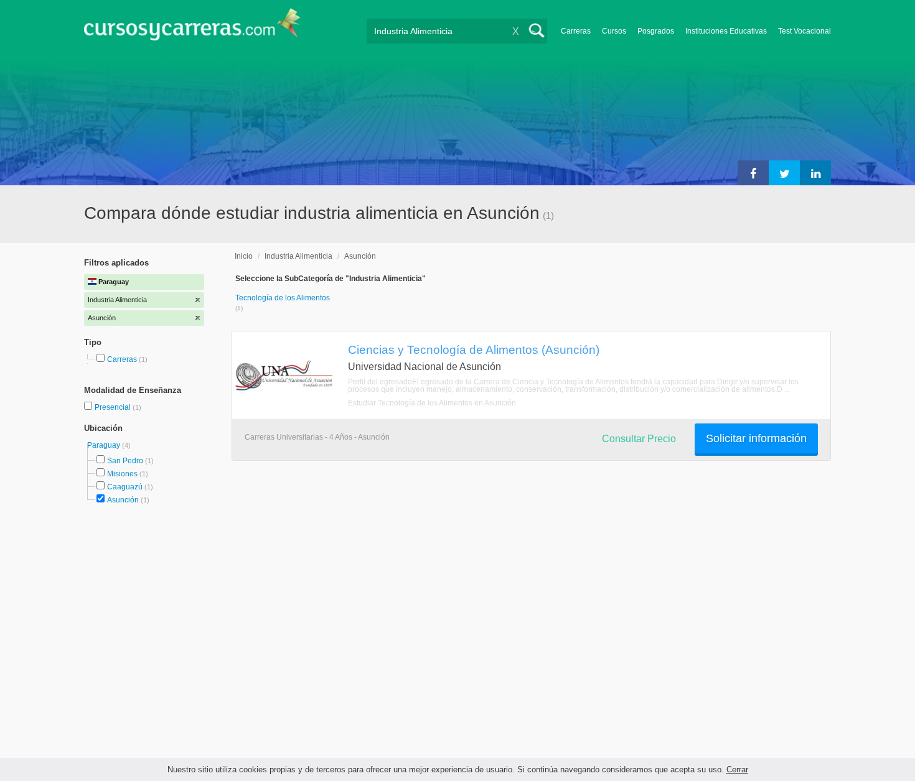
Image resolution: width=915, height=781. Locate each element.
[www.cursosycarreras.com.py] (192, 28)
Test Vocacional (804, 31)
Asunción (123, 500)
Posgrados (655, 31)
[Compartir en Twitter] (784, 172)
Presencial (114, 407)
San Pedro (125, 460)
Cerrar (737, 769)
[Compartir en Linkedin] (815, 172)
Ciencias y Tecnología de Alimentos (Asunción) (473, 349)
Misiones (122, 473)
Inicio (244, 256)
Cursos (614, 31)
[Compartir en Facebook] (753, 172)
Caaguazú (125, 487)
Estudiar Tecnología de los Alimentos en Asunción (432, 403)
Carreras (576, 31)
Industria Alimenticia (298, 256)
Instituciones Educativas (726, 31)
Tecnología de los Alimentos (282, 297)
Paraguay (104, 445)
